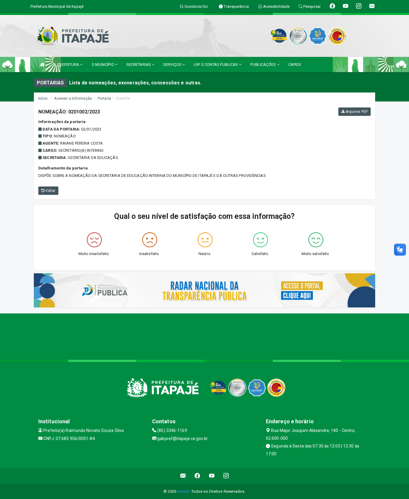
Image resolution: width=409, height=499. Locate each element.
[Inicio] (42, 64)
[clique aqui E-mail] (183, 476)
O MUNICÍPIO (103, 64)
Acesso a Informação (73, 98)
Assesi (183, 491)
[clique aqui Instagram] (226, 476)
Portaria (104, 98)
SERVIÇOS (172, 64)
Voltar (49, 191)
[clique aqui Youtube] (212, 476)
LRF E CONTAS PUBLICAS (216, 64)
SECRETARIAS (139, 64)
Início (43, 98)
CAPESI (294, 64)
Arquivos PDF (356, 112)
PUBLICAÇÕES (263, 64)
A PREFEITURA (67, 64)
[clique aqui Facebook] (197, 476)
